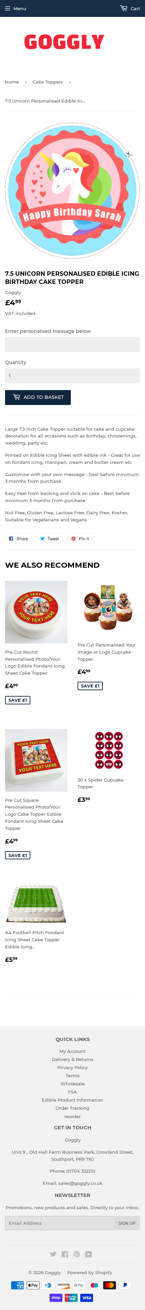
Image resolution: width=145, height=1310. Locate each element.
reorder (72, 1116)
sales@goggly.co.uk (80, 1183)
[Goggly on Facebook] (64, 1255)
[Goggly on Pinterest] (76, 1255)
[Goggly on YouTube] (88, 1255)
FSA (72, 1091)
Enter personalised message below (48, 331)
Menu (19, 8)
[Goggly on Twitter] (53, 1255)
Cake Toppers (48, 82)
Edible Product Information (72, 1100)
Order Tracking (72, 1108)
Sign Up (127, 1223)
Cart (134, 8)
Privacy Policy (72, 1067)
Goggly (53, 1272)
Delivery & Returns (72, 1059)
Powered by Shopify (89, 1272)
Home (12, 82)
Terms (73, 1075)
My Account (72, 1051)
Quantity (15, 362)
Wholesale (73, 1083)
